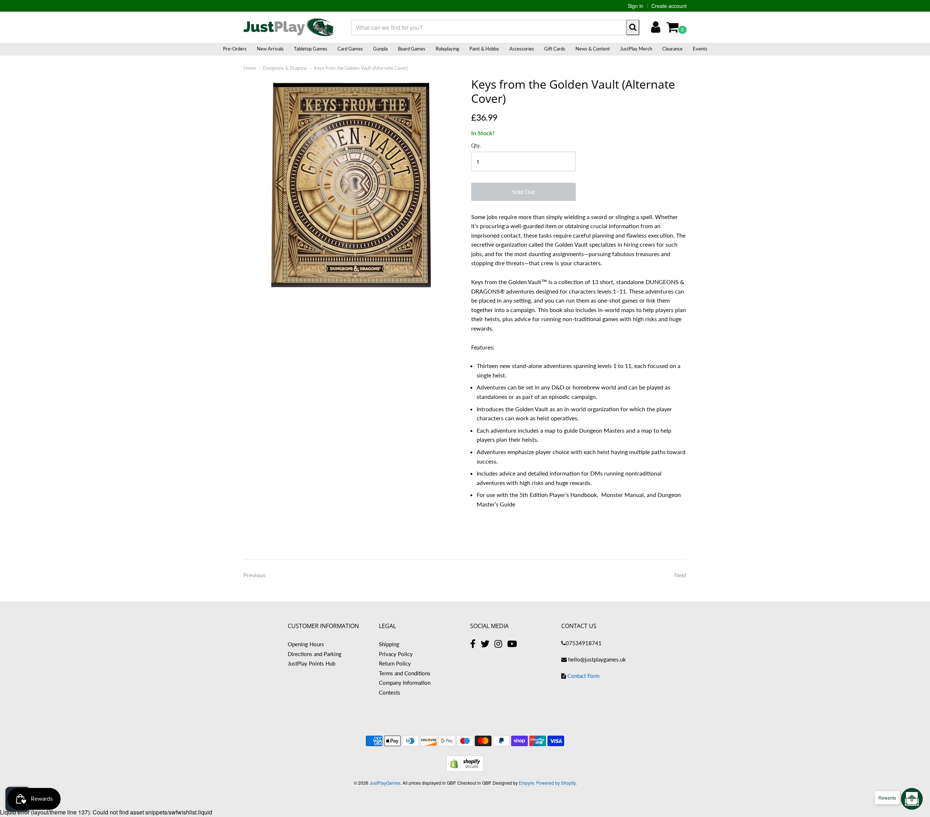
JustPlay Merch (636, 49)
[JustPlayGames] (288, 27)
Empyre (526, 783)
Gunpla (380, 49)
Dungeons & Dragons (285, 68)
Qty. (476, 146)
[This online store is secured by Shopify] (465, 769)
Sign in (635, 5)
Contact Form (583, 675)
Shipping (389, 644)
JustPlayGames (384, 783)
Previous (254, 574)
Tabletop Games (310, 49)
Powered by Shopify (555, 783)
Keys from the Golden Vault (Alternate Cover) (361, 68)
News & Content (592, 49)
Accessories (521, 49)
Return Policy (395, 663)
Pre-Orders (235, 49)
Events (700, 49)
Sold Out (523, 191)
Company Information (404, 682)
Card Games (350, 49)
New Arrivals (270, 49)
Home (249, 68)
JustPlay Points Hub (311, 663)
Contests (389, 692)
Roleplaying (447, 49)
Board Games (411, 49)
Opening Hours (306, 644)
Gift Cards (554, 49)
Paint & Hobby (484, 49)
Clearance (672, 49)
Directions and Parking (314, 654)
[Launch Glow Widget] (912, 799)
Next (680, 574)
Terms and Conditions (404, 673)
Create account (669, 5)
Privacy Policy (396, 654)
